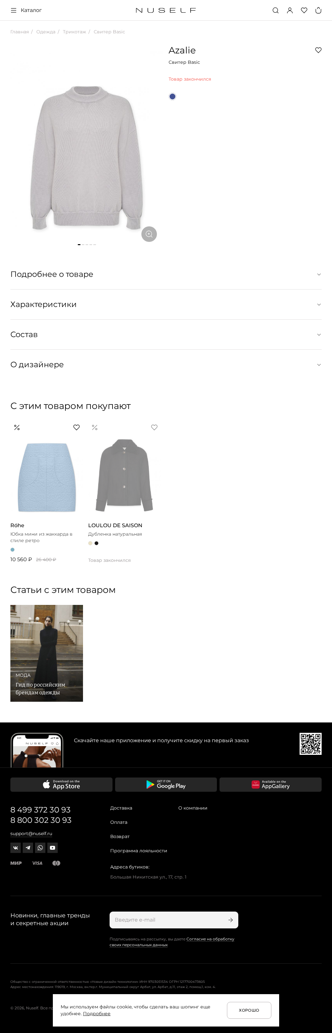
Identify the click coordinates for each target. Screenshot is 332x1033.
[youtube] (52, 848)
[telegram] (28, 848)
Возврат (120, 836)
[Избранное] (304, 10)
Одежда (45, 32)
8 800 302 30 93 (41, 820)
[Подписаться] (230, 920)
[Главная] (166, 10)
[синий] (172, 96)
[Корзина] (318, 10)
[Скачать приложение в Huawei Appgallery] (270, 785)
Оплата (118, 822)
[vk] (15, 848)
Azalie (182, 50)
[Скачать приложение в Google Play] (166, 785)
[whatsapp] (40, 848)
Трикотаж (74, 32)
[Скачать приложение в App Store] (61, 785)
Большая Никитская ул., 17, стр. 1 (148, 877)
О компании (193, 808)
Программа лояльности (138, 851)
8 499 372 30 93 (40, 809)
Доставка (121, 808)
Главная (19, 32)
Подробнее (97, 1013)
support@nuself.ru (31, 833)
